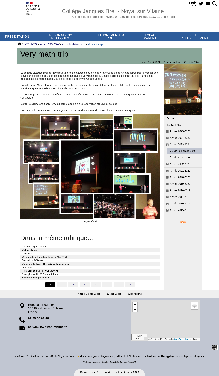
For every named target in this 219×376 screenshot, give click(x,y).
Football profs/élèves (32, 260)
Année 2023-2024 (49, 44)
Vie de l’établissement (73, 44)
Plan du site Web (88, 293)
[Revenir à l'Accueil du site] (21, 44)
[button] (214, 4)
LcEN (127, 356)
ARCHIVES (30, 44)
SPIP (134, 362)
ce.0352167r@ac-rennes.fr (47, 326)
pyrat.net (96, 362)
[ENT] (192, 4)
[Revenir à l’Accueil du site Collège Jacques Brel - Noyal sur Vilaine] (33, 8)
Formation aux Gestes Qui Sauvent (40, 270)
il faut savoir (152, 356)
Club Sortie (27, 253)
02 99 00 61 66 (38, 318)
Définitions (135, 293)
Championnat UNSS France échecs (40, 274)
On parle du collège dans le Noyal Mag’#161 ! (45, 257)
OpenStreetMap (181, 339)
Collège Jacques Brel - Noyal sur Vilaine (118, 13)
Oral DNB (27, 267)
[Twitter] (201, 4)
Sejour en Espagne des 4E (35, 277)
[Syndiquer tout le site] (183, 221)
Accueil (171, 118)
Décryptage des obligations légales (182, 356)
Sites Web (114, 293)
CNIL (117, 356)
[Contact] (207, 4)
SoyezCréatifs (116, 362)
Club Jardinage (29, 250)
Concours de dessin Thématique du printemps (45, 264)
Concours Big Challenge (34, 246)
